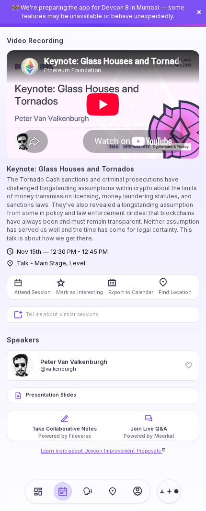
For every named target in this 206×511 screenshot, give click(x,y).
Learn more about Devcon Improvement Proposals (101, 451)
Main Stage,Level (59, 263)
